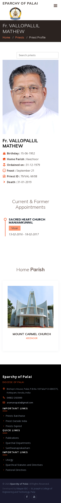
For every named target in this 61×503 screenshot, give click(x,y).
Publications (12, 437)
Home (6, 37)
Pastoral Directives (16, 469)
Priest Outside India (16, 421)
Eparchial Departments (18, 443)
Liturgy (9, 459)
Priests (19, 37)
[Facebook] (27, 497)
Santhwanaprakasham (18, 448)
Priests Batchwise (15, 415)
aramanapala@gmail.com (20, 402)
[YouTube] (34, 497)
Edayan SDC (22, 488)
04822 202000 (14, 397)
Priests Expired (14, 426)
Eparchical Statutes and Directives (24, 464)
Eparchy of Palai (20, 3)
